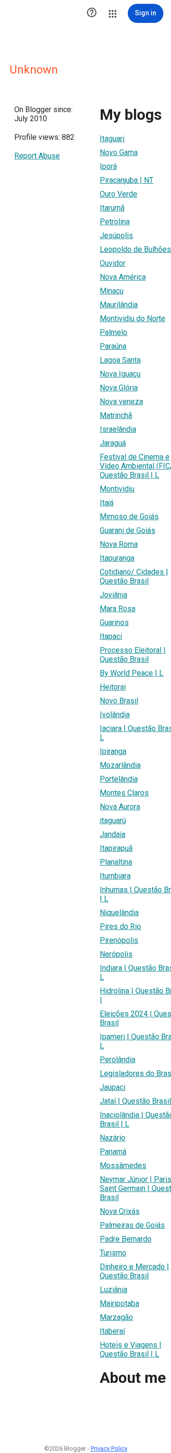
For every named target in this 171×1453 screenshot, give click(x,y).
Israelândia (118, 429)
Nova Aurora (120, 806)
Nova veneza (121, 401)
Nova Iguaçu (120, 373)
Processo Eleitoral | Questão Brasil (133, 655)
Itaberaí (112, 1331)
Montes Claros (124, 792)
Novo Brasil (119, 700)
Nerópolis (116, 954)
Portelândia (119, 779)
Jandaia (112, 834)
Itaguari (112, 138)
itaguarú (113, 820)
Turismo (113, 1252)
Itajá (107, 502)
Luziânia (113, 1289)
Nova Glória (119, 387)
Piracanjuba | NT (126, 180)
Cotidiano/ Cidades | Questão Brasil (134, 576)
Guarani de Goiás (127, 530)
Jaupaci (112, 1087)
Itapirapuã (116, 848)
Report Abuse (37, 155)
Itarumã (112, 207)
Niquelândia (119, 912)
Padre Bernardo (126, 1239)
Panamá (113, 1151)
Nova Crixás (120, 1211)
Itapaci (111, 636)
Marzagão (116, 1317)
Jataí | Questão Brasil (135, 1101)
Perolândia (117, 1059)
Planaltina (116, 862)
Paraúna (113, 346)
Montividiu (117, 488)
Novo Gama (119, 152)
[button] (91, 13)
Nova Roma (119, 544)
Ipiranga (113, 751)
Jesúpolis (116, 235)
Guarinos (114, 622)
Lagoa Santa (120, 360)
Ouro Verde (118, 194)
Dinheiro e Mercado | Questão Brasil (134, 1271)
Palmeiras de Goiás (132, 1225)
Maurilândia (119, 304)
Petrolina (115, 221)
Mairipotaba (119, 1303)
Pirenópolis (119, 940)
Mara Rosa (117, 608)
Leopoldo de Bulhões (135, 249)
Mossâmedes (123, 1165)
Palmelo (113, 332)
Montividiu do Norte (132, 318)
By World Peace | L (131, 673)
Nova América (123, 277)
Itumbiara (115, 875)
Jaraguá (113, 443)
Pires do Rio (120, 926)
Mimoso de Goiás (129, 516)
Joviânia (113, 594)
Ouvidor (112, 263)
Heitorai (113, 686)
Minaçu (112, 290)
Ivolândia (115, 714)
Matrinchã (116, 415)
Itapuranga (117, 558)
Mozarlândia (120, 765)
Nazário (112, 1137)
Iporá (108, 166)
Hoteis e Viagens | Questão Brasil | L (131, 1349)
